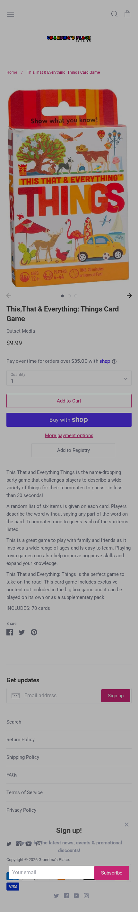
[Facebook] (64, 895)
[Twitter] (54, 895)
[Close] (127, 824)
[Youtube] (74, 895)
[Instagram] (84, 895)
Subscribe (111, 873)
